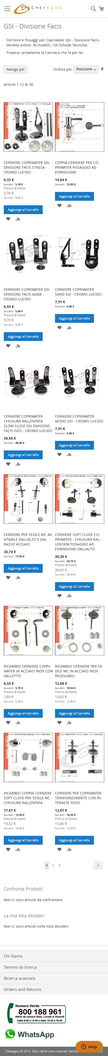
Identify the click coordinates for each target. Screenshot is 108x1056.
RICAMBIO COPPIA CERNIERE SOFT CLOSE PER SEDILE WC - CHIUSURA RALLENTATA (28, 798)
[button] (8, 218)
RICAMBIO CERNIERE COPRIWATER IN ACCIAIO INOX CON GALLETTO (28, 671)
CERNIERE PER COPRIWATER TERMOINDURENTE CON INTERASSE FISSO (78, 798)
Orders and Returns (22, 989)
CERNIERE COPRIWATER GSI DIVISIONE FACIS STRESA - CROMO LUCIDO (26, 167)
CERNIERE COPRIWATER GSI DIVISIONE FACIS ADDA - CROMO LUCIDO (26, 294)
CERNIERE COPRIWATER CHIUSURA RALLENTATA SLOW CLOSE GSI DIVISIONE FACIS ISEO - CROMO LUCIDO (28, 423)
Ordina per (62, 69)
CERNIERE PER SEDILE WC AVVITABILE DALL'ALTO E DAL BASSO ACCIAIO (28, 539)
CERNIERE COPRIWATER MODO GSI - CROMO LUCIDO (79, 418)
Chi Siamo (13, 956)
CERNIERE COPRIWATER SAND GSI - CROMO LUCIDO (78, 292)
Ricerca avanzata (19, 978)
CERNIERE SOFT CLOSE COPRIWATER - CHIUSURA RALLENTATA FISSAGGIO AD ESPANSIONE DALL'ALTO (78, 541)
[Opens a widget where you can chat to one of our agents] (89, 1047)
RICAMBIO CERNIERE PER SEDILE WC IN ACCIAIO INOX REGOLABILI (79, 671)
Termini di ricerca (20, 967)
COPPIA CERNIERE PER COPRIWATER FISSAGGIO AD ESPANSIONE (77, 167)
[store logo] (39, 9)
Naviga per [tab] (16, 69)
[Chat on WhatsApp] (29, 1039)
